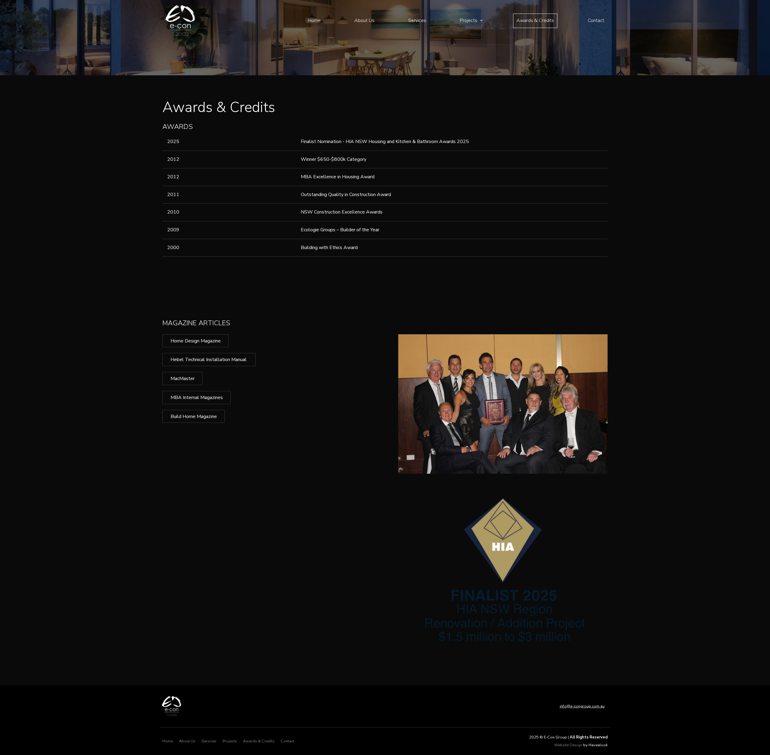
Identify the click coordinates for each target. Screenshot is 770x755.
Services (417, 20)
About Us (364, 20)
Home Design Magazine (196, 341)
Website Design (568, 745)
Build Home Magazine (194, 416)
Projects (468, 20)
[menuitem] (167, 741)
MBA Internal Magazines (197, 397)
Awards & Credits (535, 20)
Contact (596, 20)
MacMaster (183, 378)
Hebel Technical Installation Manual (209, 359)
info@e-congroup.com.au (582, 706)
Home (314, 20)
